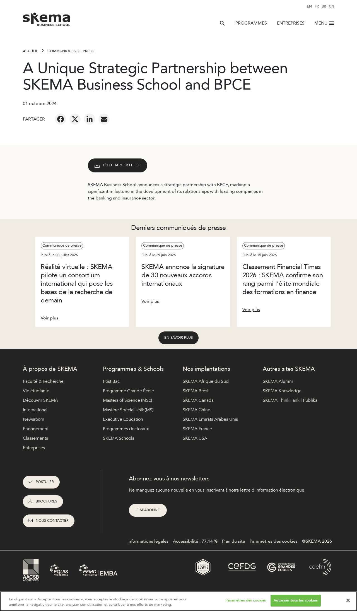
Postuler (45, 481)
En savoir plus (178, 337)
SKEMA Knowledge (282, 391)
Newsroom (33, 419)
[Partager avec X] (75, 119)
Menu (320, 23)
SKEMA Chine (196, 410)
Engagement (36, 429)
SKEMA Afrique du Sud (206, 381)
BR (324, 6)
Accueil (30, 51)
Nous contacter (52, 520)
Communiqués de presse (71, 51)
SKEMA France (197, 429)
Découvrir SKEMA (40, 400)
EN (309, 6)
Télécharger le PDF (122, 165)
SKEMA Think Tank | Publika (290, 400)
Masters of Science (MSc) (127, 400)
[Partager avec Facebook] (60, 119)
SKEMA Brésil (196, 391)
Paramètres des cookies (245, 600)
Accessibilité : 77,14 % (195, 541)
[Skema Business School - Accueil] (47, 20)
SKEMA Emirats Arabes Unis (210, 419)
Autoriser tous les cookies (295, 600)
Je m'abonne (148, 510)
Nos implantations (206, 368)
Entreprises (291, 23)
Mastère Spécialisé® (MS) (128, 410)
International (35, 410)
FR (317, 6)
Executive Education (123, 419)
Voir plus (49, 318)
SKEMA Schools (118, 438)
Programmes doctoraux (126, 429)
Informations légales (147, 541)
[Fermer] (348, 600)
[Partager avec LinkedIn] (89, 119)
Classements (35, 438)
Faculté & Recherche (43, 381)
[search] (222, 23)
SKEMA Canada (198, 400)
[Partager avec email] (104, 119)
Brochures (46, 501)
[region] (178, 601)
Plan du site (233, 541)
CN (331, 6)
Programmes (251, 23)
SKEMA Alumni (278, 381)
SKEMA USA (195, 438)
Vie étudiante (36, 391)
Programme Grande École (128, 391)
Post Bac (111, 381)
